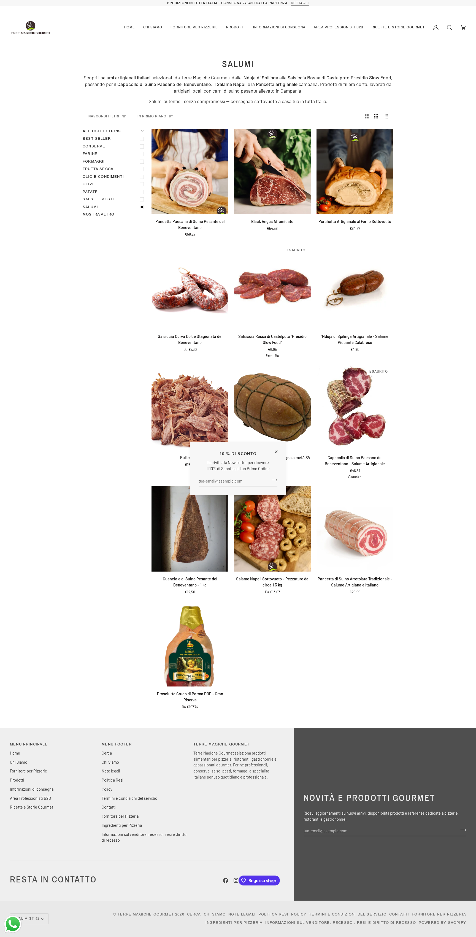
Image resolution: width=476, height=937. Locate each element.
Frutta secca (98, 169)
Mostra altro (98, 214)
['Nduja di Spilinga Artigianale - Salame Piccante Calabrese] (355, 286)
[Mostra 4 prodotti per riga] (387, 116)
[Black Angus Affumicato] (272, 171)
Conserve (94, 146)
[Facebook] (225, 880)
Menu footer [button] (117, 744)
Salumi (90, 207)
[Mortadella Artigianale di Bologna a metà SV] (272, 407)
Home (15, 752)
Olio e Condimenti (103, 177)
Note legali (111, 770)
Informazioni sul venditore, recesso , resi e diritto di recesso (340, 923)
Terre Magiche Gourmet (146, 914)
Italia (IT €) (27, 918)
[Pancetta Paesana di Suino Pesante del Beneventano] (190, 171)
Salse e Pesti (98, 199)
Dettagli (300, 3)
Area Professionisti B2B (30, 798)
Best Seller (97, 139)
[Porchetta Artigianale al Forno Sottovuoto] (355, 171)
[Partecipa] (272, 480)
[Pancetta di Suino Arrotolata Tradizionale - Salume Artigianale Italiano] (355, 529)
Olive (89, 184)
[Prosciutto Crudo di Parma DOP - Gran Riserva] (190, 643)
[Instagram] (236, 880)
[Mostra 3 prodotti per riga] (376, 116)
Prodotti (17, 779)
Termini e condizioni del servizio (129, 798)
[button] (152, 27)
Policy (107, 789)
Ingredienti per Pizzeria (122, 825)
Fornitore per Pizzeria (120, 816)
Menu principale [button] (29, 744)
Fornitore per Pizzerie (28, 770)
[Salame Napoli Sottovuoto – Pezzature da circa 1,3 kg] (272, 529)
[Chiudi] (278, 449)
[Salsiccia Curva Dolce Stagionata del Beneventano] (190, 286)
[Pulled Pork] (190, 407)
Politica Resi (112, 779)
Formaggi (94, 161)
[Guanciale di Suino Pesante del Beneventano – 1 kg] (190, 529)
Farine (90, 154)
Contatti (109, 806)
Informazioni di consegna (31, 789)
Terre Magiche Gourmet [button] (221, 744)
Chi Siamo (18, 762)
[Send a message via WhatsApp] (13, 924)
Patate (90, 192)
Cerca (107, 752)
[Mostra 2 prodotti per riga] (367, 116)
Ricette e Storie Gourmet (31, 806)
